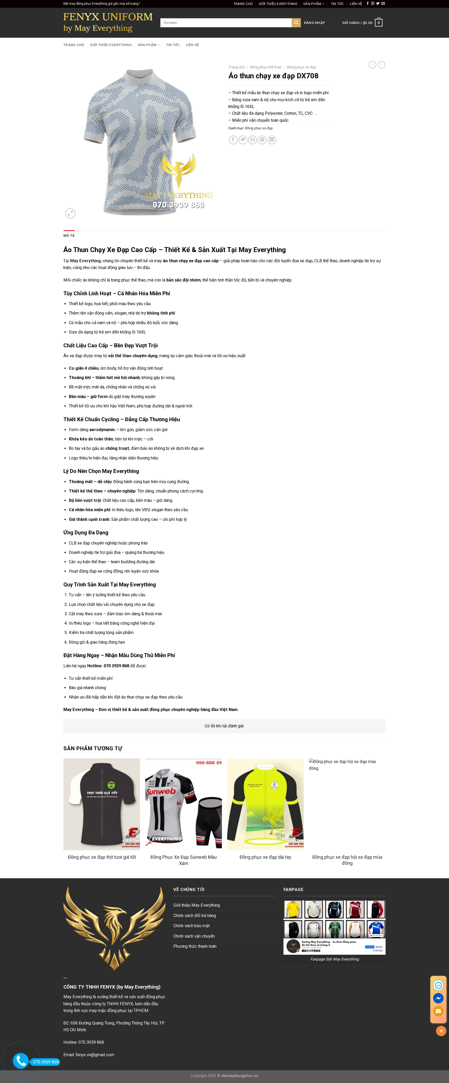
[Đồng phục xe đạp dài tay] (265, 804)
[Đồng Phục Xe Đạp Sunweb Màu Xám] (183, 804)
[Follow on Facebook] (367, 3)
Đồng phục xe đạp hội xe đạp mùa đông (347, 860)
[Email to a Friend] (252, 140)
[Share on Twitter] (243, 140)
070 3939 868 (46, 1062)
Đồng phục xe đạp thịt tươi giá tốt (102, 857)
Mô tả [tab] (69, 236)
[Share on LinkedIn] (272, 140)
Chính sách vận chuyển (194, 936)
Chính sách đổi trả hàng (194, 915)
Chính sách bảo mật (191, 925)
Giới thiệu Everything (278, 4)
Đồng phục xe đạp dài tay (265, 857)
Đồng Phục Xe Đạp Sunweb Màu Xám (183, 860)
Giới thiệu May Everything (196, 905)
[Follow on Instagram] (372, 3)
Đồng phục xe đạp (301, 67)
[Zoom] (70, 213)
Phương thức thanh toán (194, 946)
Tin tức (337, 4)
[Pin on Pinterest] (262, 140)
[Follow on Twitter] (377, 3)
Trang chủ (243, 4)
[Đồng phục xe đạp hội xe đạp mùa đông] (347, 804)
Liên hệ (356, 4)
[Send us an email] (383, 3)
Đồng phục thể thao (266, 67)
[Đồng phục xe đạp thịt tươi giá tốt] (101, 804)
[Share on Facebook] (233, 140)
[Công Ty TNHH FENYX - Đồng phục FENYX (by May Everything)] (108, 22)
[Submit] (296, 22)
